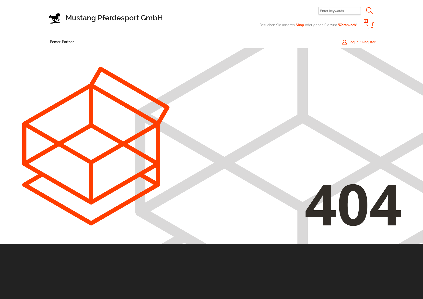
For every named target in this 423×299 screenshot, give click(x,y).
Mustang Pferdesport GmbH (114, 17)
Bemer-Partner (62, 42)
